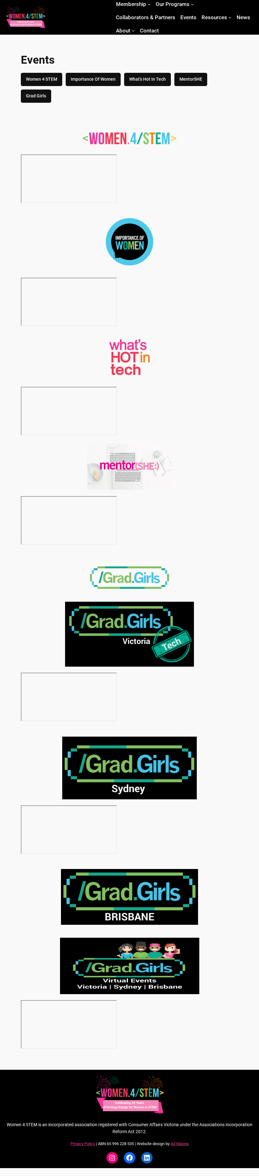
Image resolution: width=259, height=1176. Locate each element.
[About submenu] (133, 30)
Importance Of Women (93, 79)
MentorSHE (190, 79)
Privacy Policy (82, 1143)
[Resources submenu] (230, 17)
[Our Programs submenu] (192, 4)
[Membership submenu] (149, 4)
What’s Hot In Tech (147, 79)
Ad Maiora (180, 1143)
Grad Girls (36, 96)
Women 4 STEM (41, 79)
